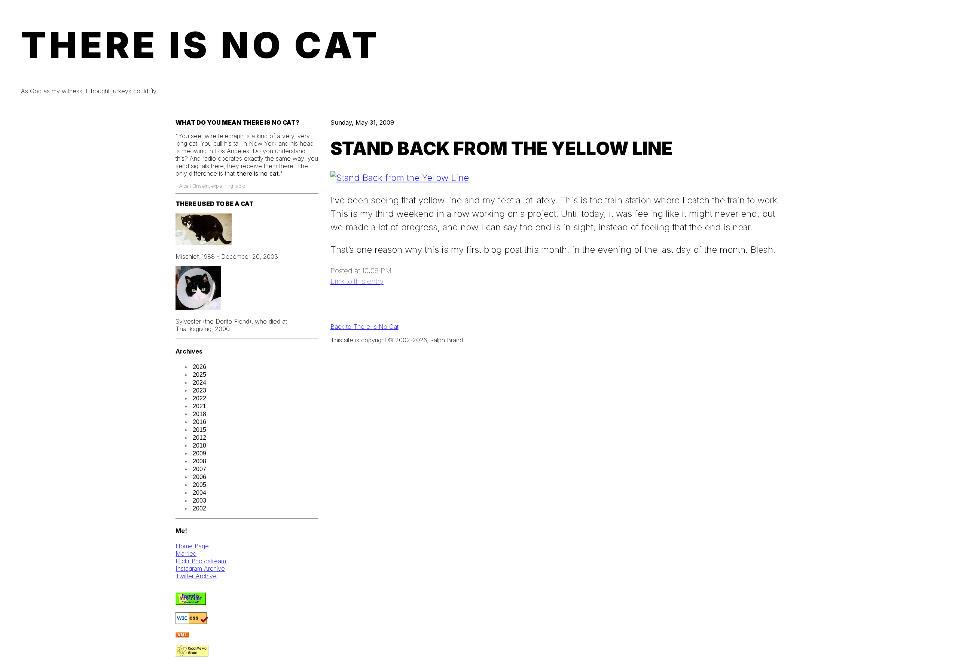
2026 (199, 367)
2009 (199, 453)
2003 (199, 500)
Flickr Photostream (201, 561)
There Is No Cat (201, 45)
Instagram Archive (200, 568)
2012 (199, 437)
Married (186, 553)
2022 (199, 398)
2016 (199, 422)
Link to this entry (357, 281)
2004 (199, 492)
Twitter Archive (196, 576)
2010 (199, 445)
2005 (199, 485)
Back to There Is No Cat (364, 326)
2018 (199, 414)
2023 (199, 390)
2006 (199, 477)
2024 (199, 382)
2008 (199, 461)
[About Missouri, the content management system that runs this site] (191, 602)
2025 (199, 375)
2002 (199, 508)
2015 (199, 430)
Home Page (192, 546)
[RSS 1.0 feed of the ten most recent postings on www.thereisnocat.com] (182, 635)
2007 (199, 469)
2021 (199, 406)
